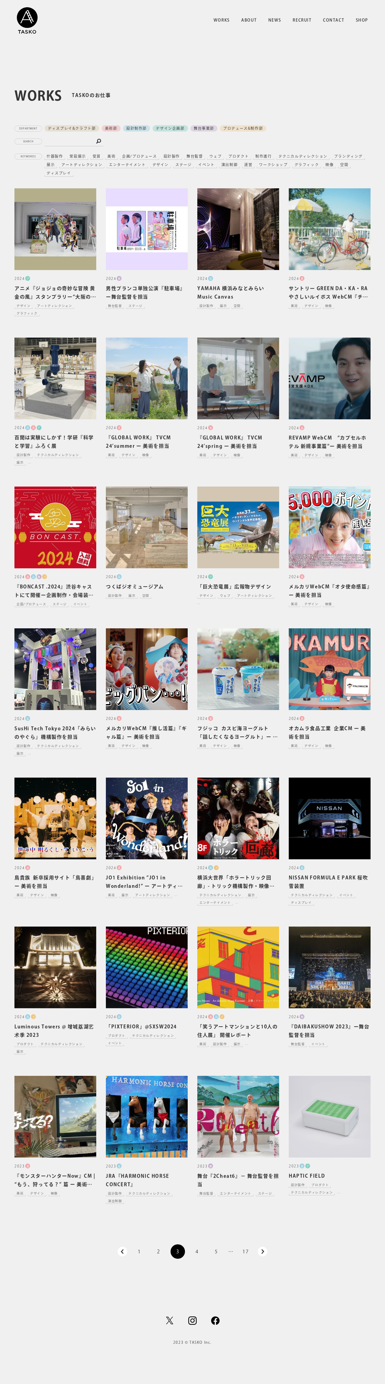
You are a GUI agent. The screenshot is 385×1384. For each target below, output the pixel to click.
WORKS (222, 20)
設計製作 (172, 156)
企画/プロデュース (139, 156)
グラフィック (306, 164)
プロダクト (238, 156)
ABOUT (249, 20)
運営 (248, 164)
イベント (206, 164)
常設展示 (77, 156)
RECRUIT (302, 20)
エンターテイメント (127, 164)
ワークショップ (273, 164)
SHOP (362, 20)
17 (245, 1251)
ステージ (183, 164)
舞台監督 (194, 156)
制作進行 (263, 156)
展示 (51, 164)
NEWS (274, 20)
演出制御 (229, 164)
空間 (344, 164)
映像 (329, 164)
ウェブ (215, 156)
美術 (111, 156)
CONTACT (333, 20)
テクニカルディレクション (303, 156)
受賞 (97, 156)
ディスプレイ (59, 173)
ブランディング (348, 156)
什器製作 (55, 156)
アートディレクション (81, 164)
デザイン (160, 164)
